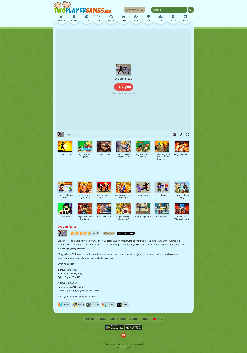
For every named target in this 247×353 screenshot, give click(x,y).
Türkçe (159, 319)
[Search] (191, 10)
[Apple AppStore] (133, 327)
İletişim (145, 319)
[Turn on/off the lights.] (181, 134)
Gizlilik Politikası (118, 319)
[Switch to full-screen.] (187, 134)
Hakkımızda (90, 319)
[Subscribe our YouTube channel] (123, 335)
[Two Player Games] (82, 7)
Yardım (103, 319)
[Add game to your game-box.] (174, 134)
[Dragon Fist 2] (123, 79)
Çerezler (134, 319)
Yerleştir (110, 233)
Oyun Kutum (132, 10)
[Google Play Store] (114, 327)
